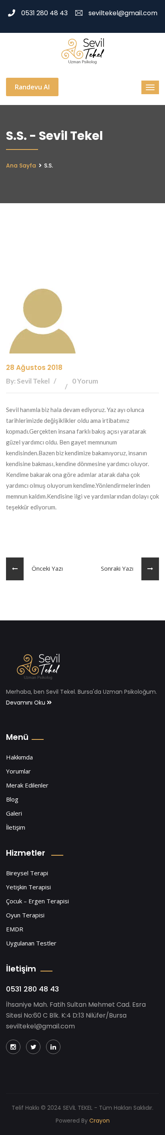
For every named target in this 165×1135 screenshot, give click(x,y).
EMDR (14, 929)
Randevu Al (32, 87)
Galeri (14, 813)
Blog (12, 799)
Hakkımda (19, 757)
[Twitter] (33, 1047)
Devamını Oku (26, 703)
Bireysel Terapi (27, 873)
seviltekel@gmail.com (123, 13)
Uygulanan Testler (31, 943)
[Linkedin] (53, 1047)
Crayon (99, 1121)
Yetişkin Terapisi (28, 887)
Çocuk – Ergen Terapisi (37, 901)
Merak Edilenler (27, 785)
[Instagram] (13, 1047)
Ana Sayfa (21, 166)
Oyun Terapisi (25, 915)
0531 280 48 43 (44, 13)
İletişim (15, 827)
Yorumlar (18, 771)
